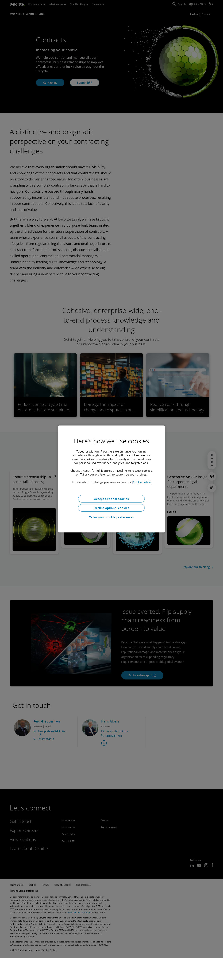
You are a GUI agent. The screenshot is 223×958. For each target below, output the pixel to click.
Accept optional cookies (111, 499)
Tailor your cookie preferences (111, 517)
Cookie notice (142, 482)
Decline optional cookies (111, 508)
